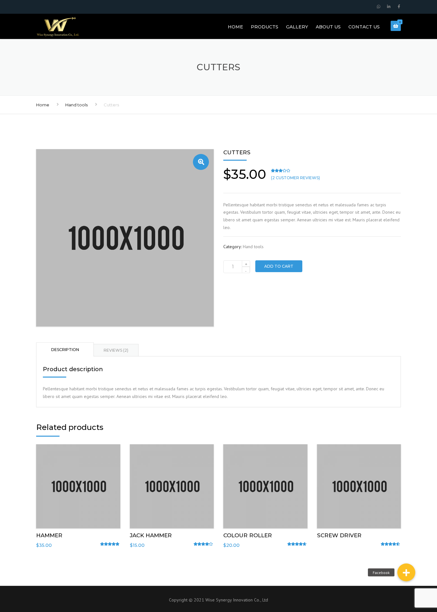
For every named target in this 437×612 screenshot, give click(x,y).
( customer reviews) (295, 177)
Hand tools (76, 104)
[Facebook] (406, 572)
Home (235, 27)
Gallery (297, 27)
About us (328, 27)
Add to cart (278, 266)
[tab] (65, 349)
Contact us (364, 27)
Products (264, 27)
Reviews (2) (116, 350)
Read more (358, 485)
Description (65, 349)
